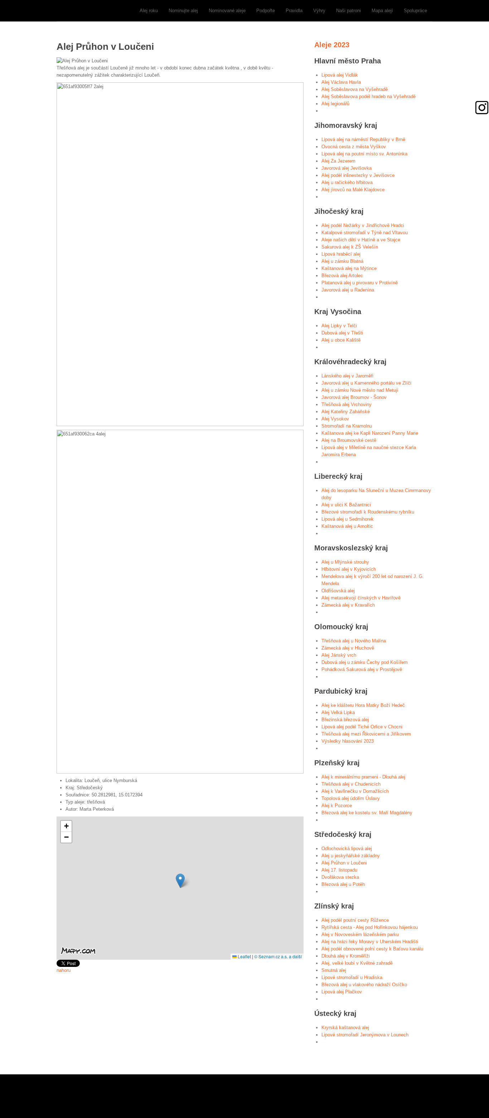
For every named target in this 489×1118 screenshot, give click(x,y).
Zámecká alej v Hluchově (347, 648)
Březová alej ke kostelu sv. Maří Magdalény (366, 812)
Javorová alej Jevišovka (346, 168)
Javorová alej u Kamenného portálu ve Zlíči (366, 383)
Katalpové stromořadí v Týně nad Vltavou (364, 232)
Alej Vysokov (335, 418)
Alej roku (149, 10)
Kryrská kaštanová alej (345, 1027)
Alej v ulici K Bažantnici (346, 504)
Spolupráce (415, 10)
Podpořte (265, 10)
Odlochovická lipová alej (346, 848)
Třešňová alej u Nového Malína (353, 641)
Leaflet (244, 956)
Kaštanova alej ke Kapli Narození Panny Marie (369, 433)
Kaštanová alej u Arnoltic (347, 526)
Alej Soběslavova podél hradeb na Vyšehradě (368, 96)
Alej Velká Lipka (338, 712)
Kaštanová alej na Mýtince (349, 268)
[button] (180, 880)
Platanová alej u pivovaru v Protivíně (359, 282)
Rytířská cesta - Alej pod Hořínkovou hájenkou (369, 927)
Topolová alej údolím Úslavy (350, 798)
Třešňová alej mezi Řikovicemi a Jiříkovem (366, 734)
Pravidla (294, 10)
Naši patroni (348, 10)
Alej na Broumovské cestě (348, 440)
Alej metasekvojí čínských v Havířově (361, 598)
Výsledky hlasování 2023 (347, 741)
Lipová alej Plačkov (341, 991)
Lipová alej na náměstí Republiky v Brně (363, 139)
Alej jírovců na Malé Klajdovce (352, 189)
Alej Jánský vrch (338, 655)
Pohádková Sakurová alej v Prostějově (361, 669)
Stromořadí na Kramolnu (346, 426)
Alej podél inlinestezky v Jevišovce (357, 175)
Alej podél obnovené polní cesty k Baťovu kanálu (372, 948)
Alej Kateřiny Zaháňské (345, 411)
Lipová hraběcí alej (340, 254)
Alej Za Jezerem (338, 161)
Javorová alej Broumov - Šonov (354, 397)
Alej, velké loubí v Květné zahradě (357, 963)
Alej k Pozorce (336, 805)
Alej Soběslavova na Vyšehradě (354, 89)
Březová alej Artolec (342, 275)
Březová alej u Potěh (343, 884)
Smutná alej (333, 970)
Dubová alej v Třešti (342, 333)
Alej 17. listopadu (339, 870)
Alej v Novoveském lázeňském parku (360, 934)
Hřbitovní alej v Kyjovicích (348, 569)
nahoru (64, 970)
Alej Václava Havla (341, 82)
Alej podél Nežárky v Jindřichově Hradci (362, 225)
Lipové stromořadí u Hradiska (351, 977)
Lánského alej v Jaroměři (347, 376)
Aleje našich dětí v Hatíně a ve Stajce (360, 239)
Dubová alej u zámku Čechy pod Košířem (364, 662)
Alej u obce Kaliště (340, 340)
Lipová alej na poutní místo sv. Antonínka (364, 153)
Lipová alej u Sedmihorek (347, 519)
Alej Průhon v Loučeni (344, 863)
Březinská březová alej (345, 719)
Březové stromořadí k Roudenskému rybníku (367, 512)
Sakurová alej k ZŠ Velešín (349, 247)
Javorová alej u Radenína (347, 290)
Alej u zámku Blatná (342, 261)
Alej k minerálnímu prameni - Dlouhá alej (363, 777)
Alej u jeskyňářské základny (350, 855)
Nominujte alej (183, 10)
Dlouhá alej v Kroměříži (345, 956)
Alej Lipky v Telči (339, 325)
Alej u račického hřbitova (347, 182)
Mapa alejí (382, 10)
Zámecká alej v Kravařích (348, 605)
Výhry (319, 10)
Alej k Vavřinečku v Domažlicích (355, 791)
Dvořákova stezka (340, 877)
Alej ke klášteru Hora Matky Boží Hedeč (363, 705)
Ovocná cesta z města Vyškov (353, 146)
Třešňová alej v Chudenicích (351, 784)
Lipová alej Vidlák (339, 75)
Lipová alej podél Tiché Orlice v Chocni (361, 726)
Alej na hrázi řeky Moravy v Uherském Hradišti (369, 941)
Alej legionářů (335, 103)
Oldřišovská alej (338, 590)
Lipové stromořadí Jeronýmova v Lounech (364, 1034)
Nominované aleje (227, 10)
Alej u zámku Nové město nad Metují (359, 390)
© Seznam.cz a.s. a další (278, 956)
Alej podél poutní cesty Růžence (355, 920)
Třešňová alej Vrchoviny (346, 404)
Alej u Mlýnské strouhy (345, 562)
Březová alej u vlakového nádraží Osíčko (364, 984)
